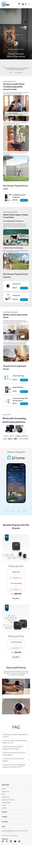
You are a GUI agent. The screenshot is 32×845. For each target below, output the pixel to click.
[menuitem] (16, 788)
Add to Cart (24, 200)
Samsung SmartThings (8, 800)
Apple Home (5, 792)
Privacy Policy (14, 835)
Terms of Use (5, 835)
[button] (16, 736)
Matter (4, 789)
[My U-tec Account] (26, 4)
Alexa (3, 794)
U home (4, 808)
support (9, 675)
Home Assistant (6, 802)
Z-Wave (4, 805)
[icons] (3, 841)
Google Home (6, 797)
